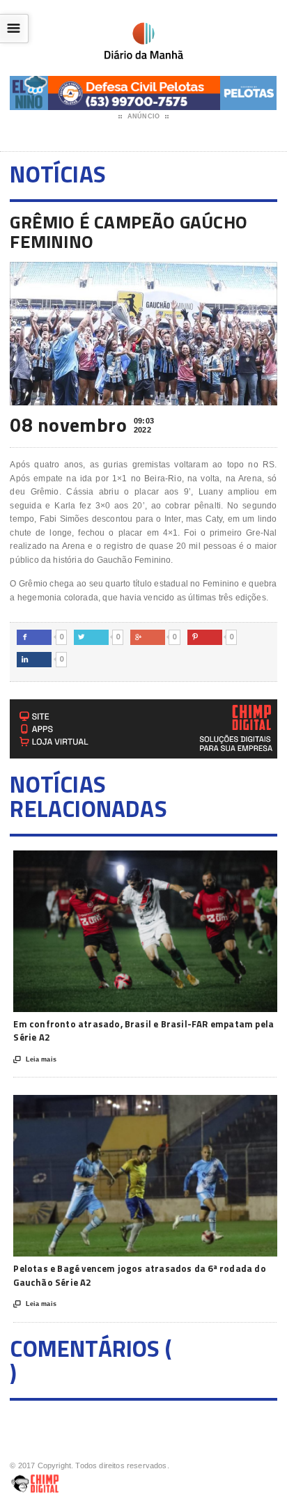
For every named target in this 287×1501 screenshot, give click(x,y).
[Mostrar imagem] (130, 862)
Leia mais (34, 1059)
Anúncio (143, 116)
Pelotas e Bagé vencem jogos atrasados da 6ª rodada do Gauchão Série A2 (139, 1275)
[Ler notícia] (164, 862)
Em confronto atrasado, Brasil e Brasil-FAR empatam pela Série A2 (143, 1031)
